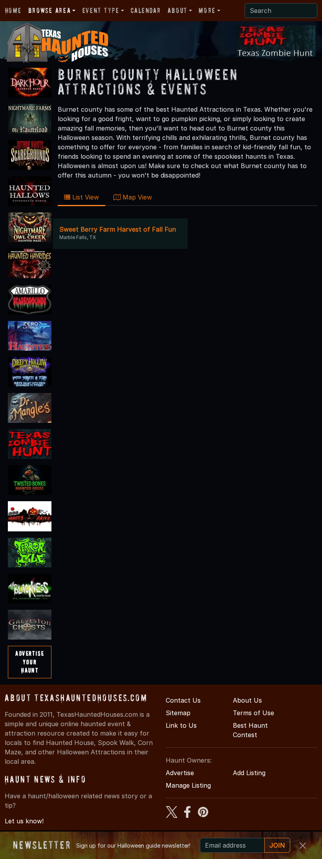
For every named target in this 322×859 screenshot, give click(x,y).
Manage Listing (188, 785)
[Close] (302, 845)
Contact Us (183, 700)
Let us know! (24, 821)
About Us (247, 700)
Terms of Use (253, 713)
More (207, 10)
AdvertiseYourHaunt (29, 662)
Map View (136, 197)
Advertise (180, 773)
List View (84, 197)
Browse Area (49, 10)
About (177, 10)
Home (13, 10)
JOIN (277, 845)
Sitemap (178, 713)
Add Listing (249, 773)
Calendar (146, 10)
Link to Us (181, 725)
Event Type (100, 10)
